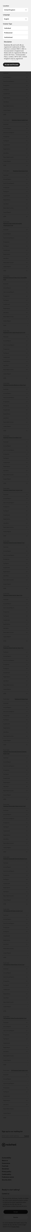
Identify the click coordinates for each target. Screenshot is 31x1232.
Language (6, 15)
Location (6, 6)
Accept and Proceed (11, 64)
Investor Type (7, 24)
